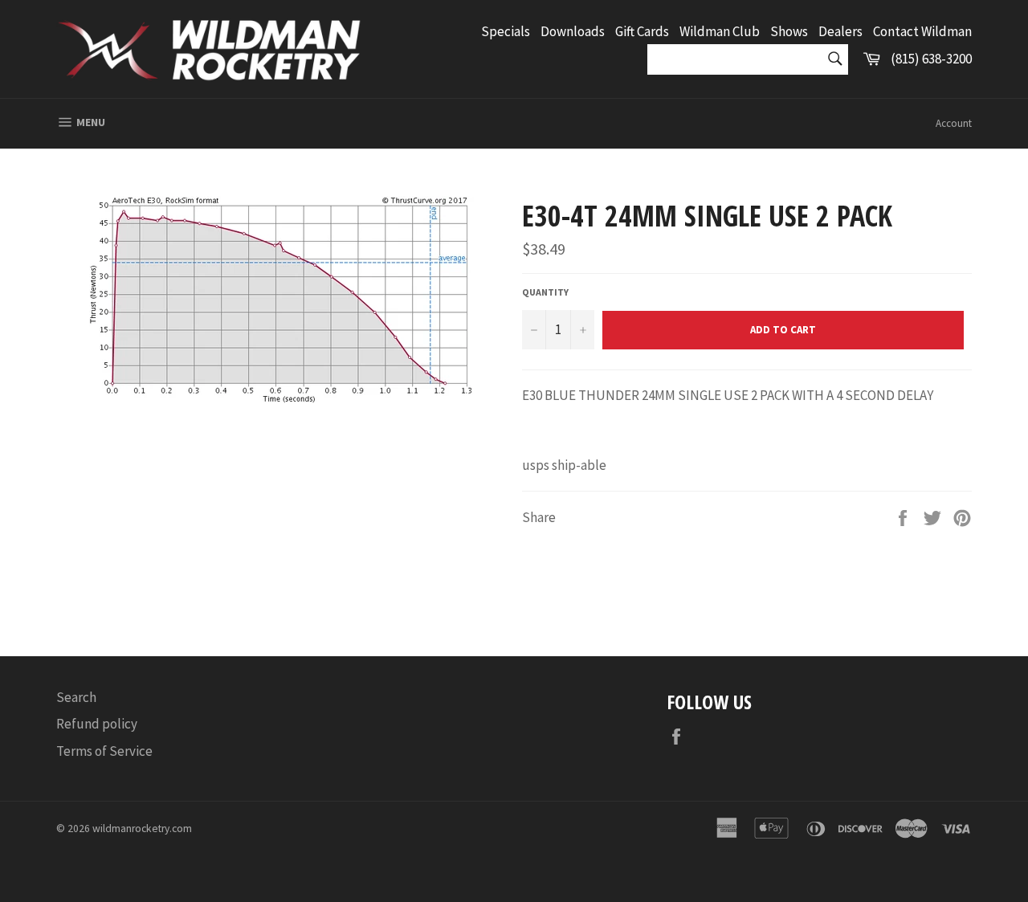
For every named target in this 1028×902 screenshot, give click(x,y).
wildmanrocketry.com (142, 828)
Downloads (573, 31)
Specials (505, 31)
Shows (789, 31)
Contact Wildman (922, 31)
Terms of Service (104, 751)
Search (76, 697)
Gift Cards (642, 31)
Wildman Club (719, 31)
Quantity (545, 292)
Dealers (840, 31)
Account (954, 123)
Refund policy (96, 724)
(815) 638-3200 (931, 58)
